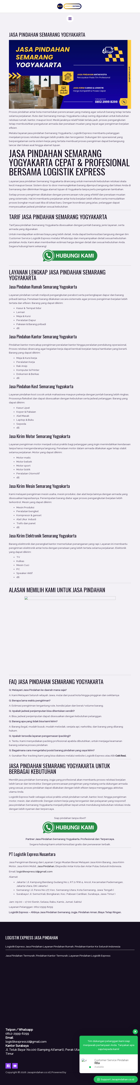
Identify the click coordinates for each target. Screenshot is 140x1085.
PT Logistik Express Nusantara (32, 854)
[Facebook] (8, 1066)
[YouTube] (15, 1066)
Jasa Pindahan (34, 681)
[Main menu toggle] (70, 18)
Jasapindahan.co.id (78, 1072)
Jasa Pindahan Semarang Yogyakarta (55, 157)
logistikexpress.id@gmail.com (34, 871)
